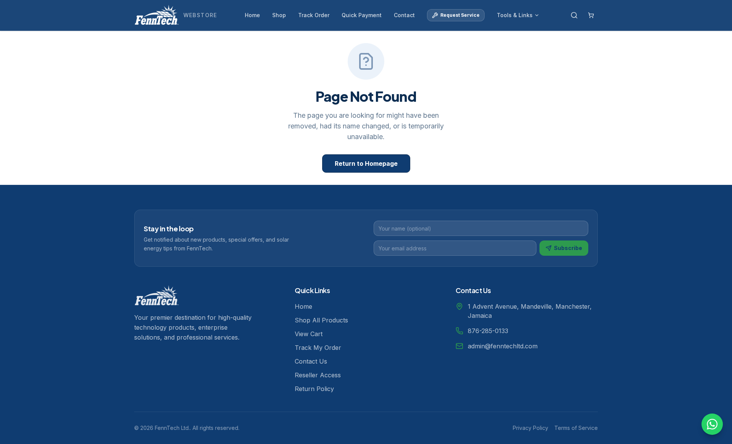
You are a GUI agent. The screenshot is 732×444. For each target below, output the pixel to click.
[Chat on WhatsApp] (712, 424)
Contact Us (311, 361)
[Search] (574, 15)
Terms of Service (576, 428)
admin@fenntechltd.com (503, 346)
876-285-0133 (488, 331)
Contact (404, 15)
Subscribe (568, 248)
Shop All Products (321, 320)
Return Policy (314, 389)
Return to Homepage (366, 163)
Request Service (460, 15)
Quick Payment (362, 15)
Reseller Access (318, 375)
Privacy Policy (530, 428)
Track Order (313, 15)
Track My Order (318, 347)
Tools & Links (515, 15)
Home (252, 15)
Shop (279, 15)
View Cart (309, 334)
